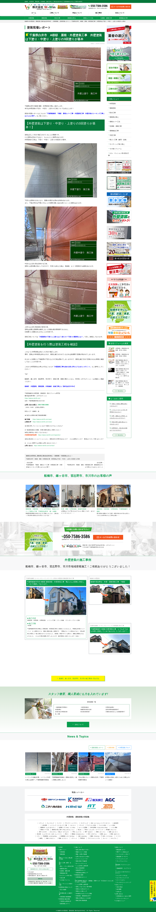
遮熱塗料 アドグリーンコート (122, 865)
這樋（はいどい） (113, 832)
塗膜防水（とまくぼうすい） (48, 827)
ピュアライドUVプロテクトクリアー (123, 872)
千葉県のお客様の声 (65, 901)
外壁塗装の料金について (65, 887)
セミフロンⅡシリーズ (123, 878)
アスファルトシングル (94, 838)
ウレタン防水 (102, 825)
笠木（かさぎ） (43, 832)
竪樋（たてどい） (63, 838)
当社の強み (120, 887)
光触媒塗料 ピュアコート (124, 868)
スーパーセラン (121, 880)
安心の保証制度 (80, 868)
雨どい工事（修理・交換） (119, 140)
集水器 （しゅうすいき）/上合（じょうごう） (49, 834)
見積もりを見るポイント (82, 889)
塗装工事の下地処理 (81, 861)
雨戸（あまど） (89, 832)
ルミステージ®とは (122, 875)
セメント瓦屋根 (83, 827)
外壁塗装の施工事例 (64, 899)
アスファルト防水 (91, 825)
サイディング (84, 823)
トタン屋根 (114, 827)
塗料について (119, 847)
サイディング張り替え (117, 144)
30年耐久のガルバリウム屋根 (84, 893)
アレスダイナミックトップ (124, 882)
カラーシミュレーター (82, 859)
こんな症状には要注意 (82, 865)
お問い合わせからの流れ (82, 856)
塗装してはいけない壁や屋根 (84, 886)
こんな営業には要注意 (82, 884)
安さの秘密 (63, 889)
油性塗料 (115, 823)
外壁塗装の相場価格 (65, 896)
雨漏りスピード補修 (81, 852)
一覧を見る (120, 391)
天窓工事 (113, 135)
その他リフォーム (116, 149)
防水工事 (57, 18)
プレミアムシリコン (122, 861)
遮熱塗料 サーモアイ (122, 856)
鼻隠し (41, 838)
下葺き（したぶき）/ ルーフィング (93, 829)
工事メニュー (62, 849)
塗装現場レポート (98, 747)
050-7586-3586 (99, 6)
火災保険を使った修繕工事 (65, 893)
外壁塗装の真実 (79, 875)
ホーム (34, 13)
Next (133, 501)
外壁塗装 (31, 18)
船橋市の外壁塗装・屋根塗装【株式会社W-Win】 (72, 910)
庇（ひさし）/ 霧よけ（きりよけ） (60, 832)
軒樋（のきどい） (51, 838)
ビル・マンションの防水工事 (65, 884)
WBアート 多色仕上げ (123, 852)
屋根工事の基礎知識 (81, 900)
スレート (105, 838)
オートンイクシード (81, 863)
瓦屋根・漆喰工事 (106, 18)
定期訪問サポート (81, 870)
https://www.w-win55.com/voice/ (42, 422)
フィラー (59, 823)
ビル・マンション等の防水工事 (118, 154)
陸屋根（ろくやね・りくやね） (67, 827)
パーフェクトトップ (122, 859)
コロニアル (113, 838)
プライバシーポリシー (123, 898)
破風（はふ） (104, 834)
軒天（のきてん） (93, 834)
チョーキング (50, 823)
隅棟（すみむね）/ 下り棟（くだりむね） (101, 836)
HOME (61, 847)
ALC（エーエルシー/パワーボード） (101, 823)
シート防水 (112, 825)
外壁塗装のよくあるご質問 (124, 896)
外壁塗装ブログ (124, 747)
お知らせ (119, 891)
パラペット (74, 838)
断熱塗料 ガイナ (121, 849)
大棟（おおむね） (83, 836)
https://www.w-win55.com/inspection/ (49, 435)
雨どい (67, 834)
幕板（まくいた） (101, 832)
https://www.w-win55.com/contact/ (44, 445)
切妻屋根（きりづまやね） (67, 836)
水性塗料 (44, 825)
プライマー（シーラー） (71, 823)
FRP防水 (82, 838)
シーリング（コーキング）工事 (58, 825)
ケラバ (38, 836)
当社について (79, 724)
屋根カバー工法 (88, 18)
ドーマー (118, 836)
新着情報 (111, 747)
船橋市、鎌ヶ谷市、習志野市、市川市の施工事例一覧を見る (79, 678)
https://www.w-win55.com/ (33, 398)
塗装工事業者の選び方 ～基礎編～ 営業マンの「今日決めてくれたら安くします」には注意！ (94, 881)
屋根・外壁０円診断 (81, 854)
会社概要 (119, 889)
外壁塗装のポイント (81, 877)
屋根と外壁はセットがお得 (83, 898)
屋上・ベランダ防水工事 (67, 866)
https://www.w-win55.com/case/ (42, 419)
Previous (23, 501)
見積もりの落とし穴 (81, 891)
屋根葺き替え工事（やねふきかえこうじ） (63, 829)
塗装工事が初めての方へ (82, 849)
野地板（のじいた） (111, 829)
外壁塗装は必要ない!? (82, 872)
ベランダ (81, 825)
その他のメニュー (120, 900)
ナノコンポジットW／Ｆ (123, 854)
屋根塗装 (44, 18)
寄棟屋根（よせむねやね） (50, 836)
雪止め (79, 829)
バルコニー (73, 825)
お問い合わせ (119, 894)
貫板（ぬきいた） (115, 834)
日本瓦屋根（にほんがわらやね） (99, 827)
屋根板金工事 (123, 18)
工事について (78, 847)
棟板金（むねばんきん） (78, 834)
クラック (41, 823)
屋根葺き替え (72, 18)
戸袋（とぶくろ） (77, 832)
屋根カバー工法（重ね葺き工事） (65, 858)
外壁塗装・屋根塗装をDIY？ (83, 896)
